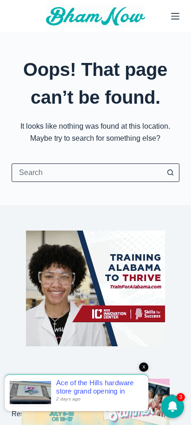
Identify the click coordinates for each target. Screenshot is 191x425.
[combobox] (87, 172)
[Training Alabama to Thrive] (95, 288)
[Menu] (175, 16)
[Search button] (170, 172)
